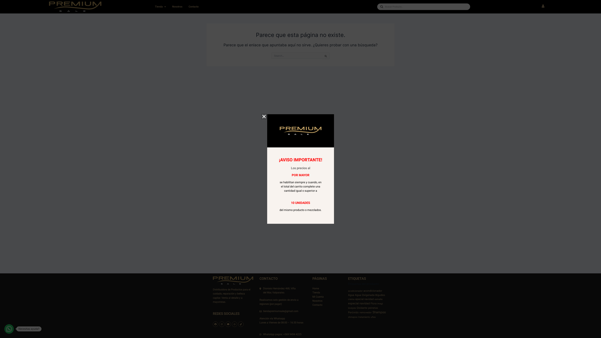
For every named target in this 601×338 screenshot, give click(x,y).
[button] (264, 116)
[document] (300, 169)
